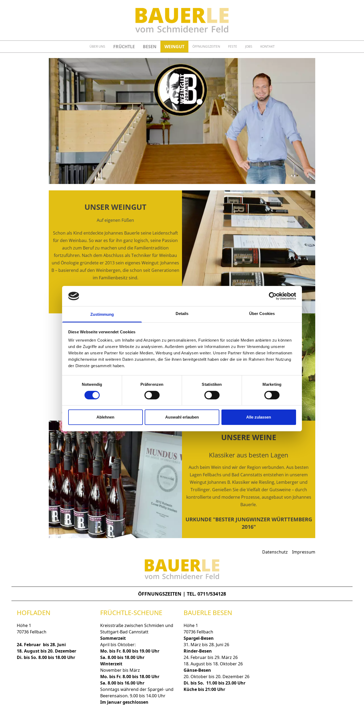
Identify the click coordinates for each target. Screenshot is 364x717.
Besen (149, 47)
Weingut (174, 47)
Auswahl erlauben (182, 417)
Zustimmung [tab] (102, 314)
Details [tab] (182, 313)
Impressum (303, 552)
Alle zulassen (258, 417)
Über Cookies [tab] (262, 313)
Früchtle (124, 47)
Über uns (97, 46)
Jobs (248, 46)
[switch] (152, 395)
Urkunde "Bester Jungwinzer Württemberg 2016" (248, 523)
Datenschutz (275, 552)
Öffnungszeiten (206, 46)
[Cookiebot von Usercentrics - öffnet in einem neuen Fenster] (272, 296)
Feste (232, 46)
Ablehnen (105, 417)
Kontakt (267, 46)
